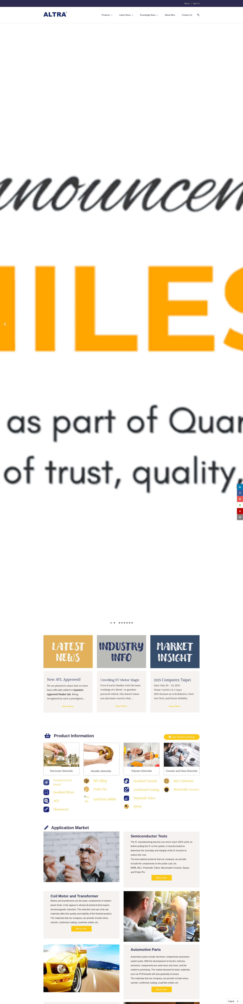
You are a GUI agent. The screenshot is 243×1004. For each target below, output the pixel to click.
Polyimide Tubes (144, 798)
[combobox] (233, 1001)
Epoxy (138, 806)
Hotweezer (61, 809)
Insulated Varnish (145, 781)
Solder (111, 799)
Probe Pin (100, 789)
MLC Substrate (184, 781)
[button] (4, 324)
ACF (56, 801)
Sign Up (196, 3)
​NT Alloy (100, 781)
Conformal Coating (146, 790)
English (231, 1001)
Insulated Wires (63, 792)
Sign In (187, 3)
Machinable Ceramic (186, 790)
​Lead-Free (100, 799)
